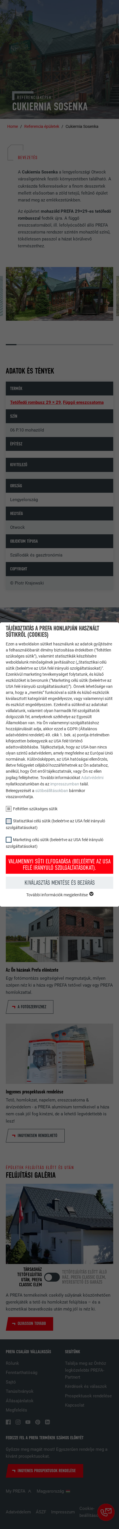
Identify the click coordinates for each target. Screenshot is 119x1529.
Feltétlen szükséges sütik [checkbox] (35, 808)
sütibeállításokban (51, 790)
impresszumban (64, 784)
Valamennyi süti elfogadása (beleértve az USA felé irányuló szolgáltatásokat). (59, 864)
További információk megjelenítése (57, 895)
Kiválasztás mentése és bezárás (60, 882)
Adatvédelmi (92, 777)
